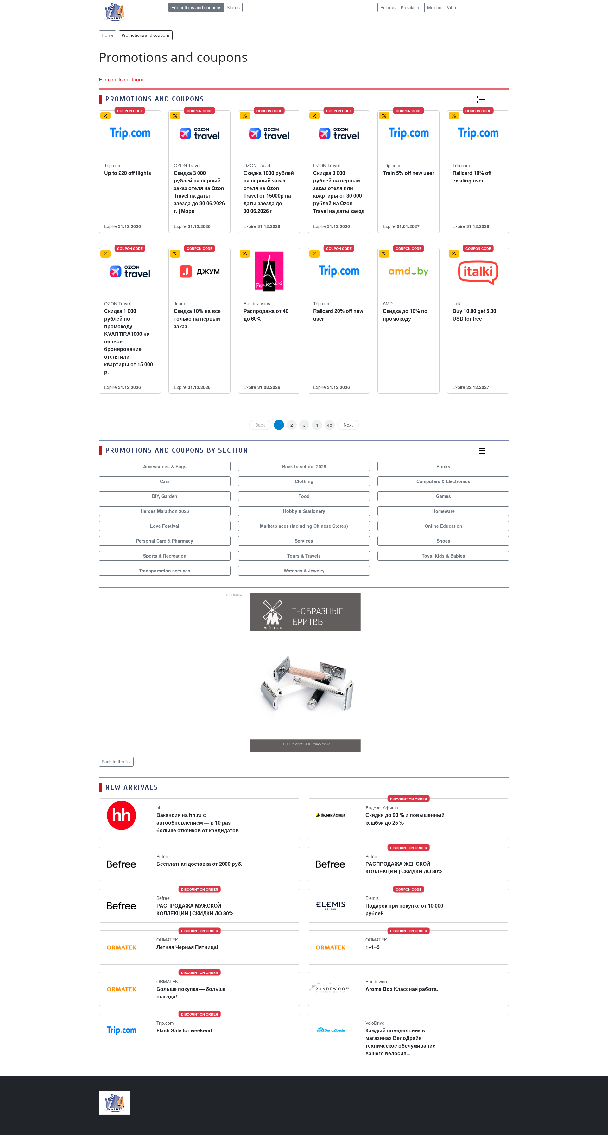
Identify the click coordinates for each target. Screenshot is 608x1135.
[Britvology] (304, 671)
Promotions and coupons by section (176, 450)
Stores (233, 7)
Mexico (434, 7)
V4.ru (452, 7)
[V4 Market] (114, 1102)
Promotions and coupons (196, 7)
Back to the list (116, 761)
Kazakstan (411, 7)
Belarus (388, 7)
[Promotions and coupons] (481, 99)
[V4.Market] (114, 11)
